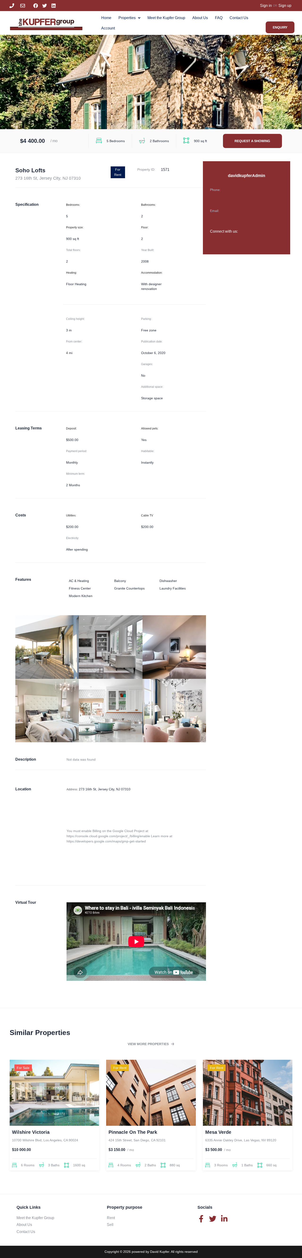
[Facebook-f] (201, 1218)
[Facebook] (35, 5)
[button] (151, 1044)
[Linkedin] (53, 5)
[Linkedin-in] (224, 1218)
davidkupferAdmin (246, 175)
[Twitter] (44, 5)
